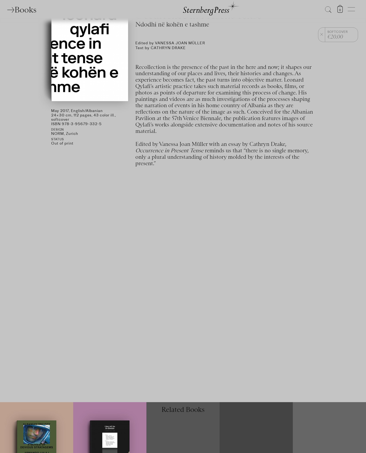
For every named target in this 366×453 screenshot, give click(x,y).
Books (25, 9)
